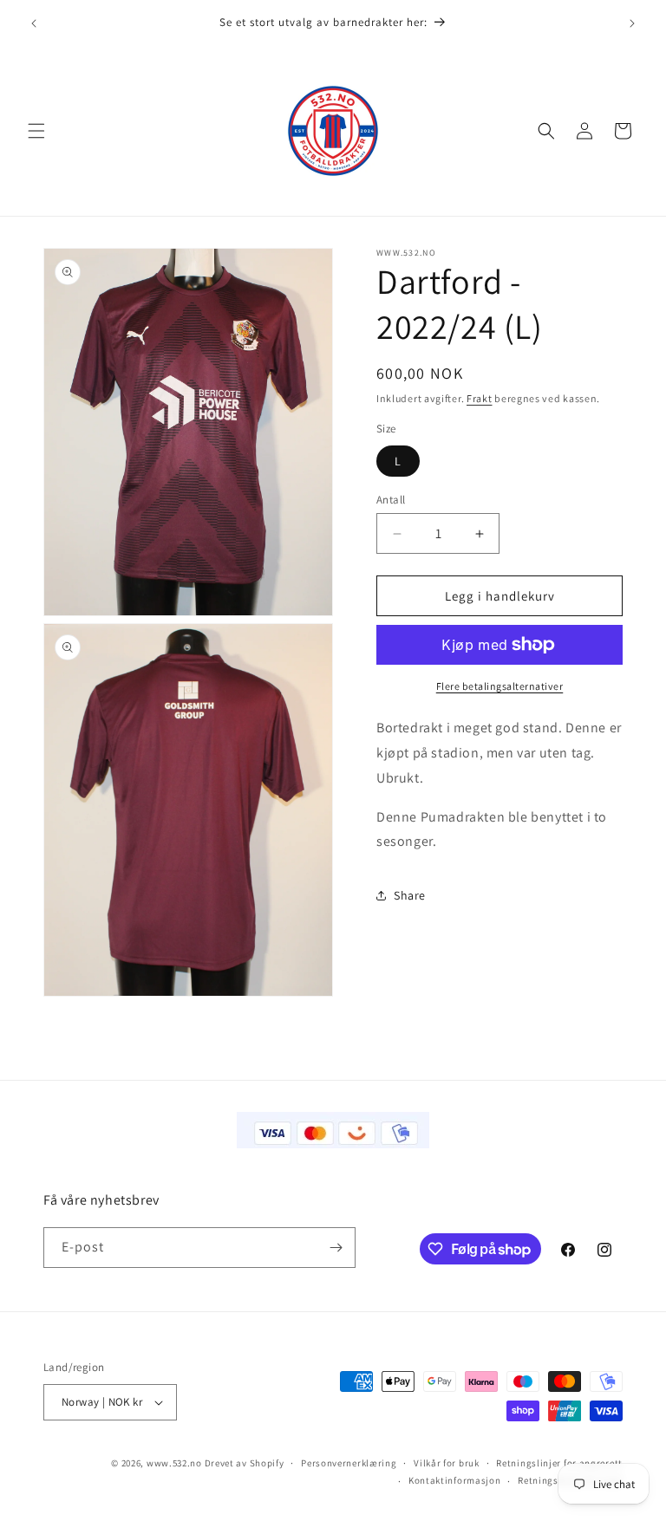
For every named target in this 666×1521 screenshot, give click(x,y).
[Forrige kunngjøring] (34, 23)
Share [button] (410, 895)
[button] (36, 131)
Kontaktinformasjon (454, 1480)
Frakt (480, 398)
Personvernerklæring (348, 1463)
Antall (390, 499)
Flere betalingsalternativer (500, 685)
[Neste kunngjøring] (632, 23)
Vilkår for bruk (447, 1463)
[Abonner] (336, 1247)
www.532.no (174, 1463)
